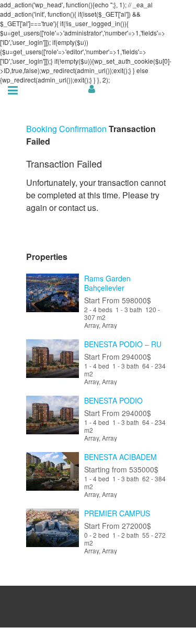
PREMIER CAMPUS (117, 513)
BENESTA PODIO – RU (123, 344)
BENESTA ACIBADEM (120, 457)
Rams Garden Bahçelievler (107, 283)
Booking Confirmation (66, 129)
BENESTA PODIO (113, 400)
